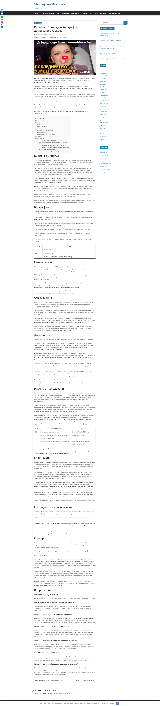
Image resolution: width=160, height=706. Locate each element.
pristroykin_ (47, 34)
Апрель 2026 (103, 73)
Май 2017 (102, 134)
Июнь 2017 (103, 131)
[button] (67, 118)
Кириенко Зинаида (42, 121)
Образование (43, 126)
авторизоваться (67, 694)
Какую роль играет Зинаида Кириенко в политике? (55, 142)
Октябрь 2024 (104, 76)
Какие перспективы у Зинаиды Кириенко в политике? (55, 147)
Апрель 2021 (103, 111)
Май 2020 (102, 117)
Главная (36, 13)
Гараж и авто (87, 13)
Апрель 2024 (103, 89)
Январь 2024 (103, 98)
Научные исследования (46, 130)
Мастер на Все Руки (50, 4)
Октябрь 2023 (104, 103)
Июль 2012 (103, 142)
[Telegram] (2, 10)
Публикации (42, 132)
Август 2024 (103, 78)
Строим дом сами (48, 13)
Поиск (126, 22)
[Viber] (2, 23)
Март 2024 (103, 92)
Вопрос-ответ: (40, 138)
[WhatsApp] (2, 17)
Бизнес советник (100, 13)
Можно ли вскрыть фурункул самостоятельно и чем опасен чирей (82, 682)
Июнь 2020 (103, 114)
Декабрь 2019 (104, 120)
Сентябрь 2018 (104, 125)
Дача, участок (76, 13)
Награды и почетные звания (47, 134)
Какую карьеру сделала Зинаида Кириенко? (53, 145)
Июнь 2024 (103, 84)
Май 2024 (102, 87)
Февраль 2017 (104, 139)
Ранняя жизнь (43, 125)
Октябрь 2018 (104, 122)
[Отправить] (2, 27)
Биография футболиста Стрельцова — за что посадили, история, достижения (48, 682)
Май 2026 (102, 70)
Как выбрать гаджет (115, 13)
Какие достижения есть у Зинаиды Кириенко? (53, 144)
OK (117, 703)
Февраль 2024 (104, 95)
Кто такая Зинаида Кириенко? (49, 140)
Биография (39, 123)
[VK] (2, 13)
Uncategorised (38, 23)
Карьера (38, 136)
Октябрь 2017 (104, 128)
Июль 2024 (103, 81)
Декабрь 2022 (104, 109)
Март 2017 (103, 136)
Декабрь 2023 (104, 100)
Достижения (40, 129)
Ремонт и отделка (63, 13)
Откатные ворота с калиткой (108, 53)
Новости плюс (104, 166)
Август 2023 (103, 106)
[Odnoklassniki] (2, 20)
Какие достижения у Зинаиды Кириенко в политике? (55, 151)
